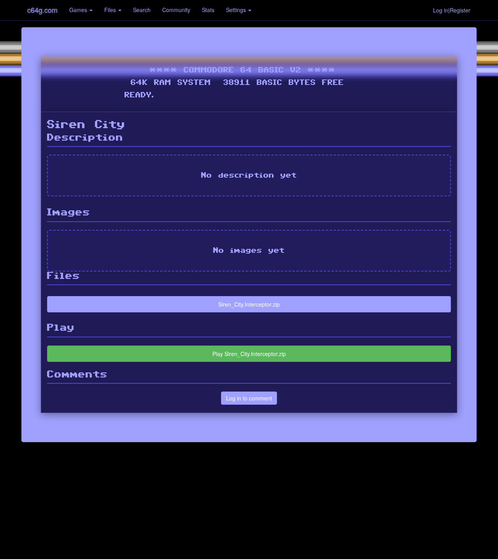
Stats (208, 10)
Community (176, 10)
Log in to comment (249, 398)
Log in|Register (451, 10)
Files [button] (110, 10)
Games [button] (79, 10)
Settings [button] (236, 10)
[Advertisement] (249, 500)
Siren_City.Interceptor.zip (249, 304)
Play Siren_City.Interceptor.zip (249, 354)
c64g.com (42, 10)
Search (142, 10)
